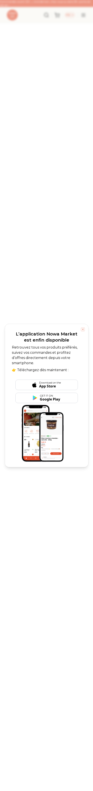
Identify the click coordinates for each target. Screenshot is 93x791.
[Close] (83, 329)
